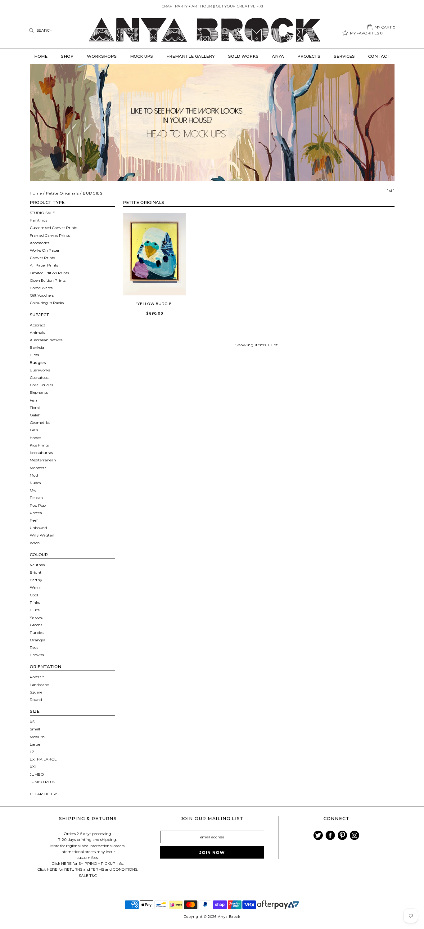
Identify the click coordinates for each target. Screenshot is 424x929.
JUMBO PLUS (42, 781)
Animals (37, 332)
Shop (67, 56)
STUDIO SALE (42, 212)
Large (35, 744)
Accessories (39, 242)
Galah (35, 415)
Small (35, 729)
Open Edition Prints (47, 280)
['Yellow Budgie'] (155, 254)
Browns (37, 655)
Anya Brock (229, 916)
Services (344, 56)
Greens (36, 624)
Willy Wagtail (42, 535)
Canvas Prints (42, 257)
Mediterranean (43, 460)
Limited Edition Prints (49, 273)
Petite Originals (62, 193)
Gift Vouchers (42, 295)
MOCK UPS (141, 56)
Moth (34, 475)
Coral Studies (41, 385)
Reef (34, 520)
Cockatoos (39, 377)
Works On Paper (45, 250)
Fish (33, 400)
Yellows (36, 617)
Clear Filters (44, 794)
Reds (34, 647)
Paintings (38, 220)
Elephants (39, 392)
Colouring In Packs (47, 302)
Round (36, 699)
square (36, 692)
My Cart (385, 27)
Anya (278, 56)
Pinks (35, 602)
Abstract (37, 325)
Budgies (38, 362)
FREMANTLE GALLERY (190, 56)
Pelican (36, 497)
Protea (36, 512)
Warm (35, 587)
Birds (34, 354)
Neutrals (37, 565)
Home (40, 56)
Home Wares (41, 287)
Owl (34, 490)
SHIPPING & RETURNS (88, 818)
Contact (379, 56)
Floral (35, 407)
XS (32, 721)
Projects (308, 56)
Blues (34, 610)
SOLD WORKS (243, 56)
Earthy (36, 579)
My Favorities (366, 33)
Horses (35, 437)
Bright (36, 572)
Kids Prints (39, 445)
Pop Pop (38, 505)
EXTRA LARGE (43, 759)
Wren (35, 543)
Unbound (38, 527)
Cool (34, 595)
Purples (36, 632)
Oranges (37, 640)
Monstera (38, 467)
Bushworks (40, 370)
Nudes (35, 482)
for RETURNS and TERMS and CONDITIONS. (98, 869)
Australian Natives (46, 340)
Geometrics (40, 422)
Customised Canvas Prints (53, 227)
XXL (33, 766)
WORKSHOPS (102, 56)
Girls (34, 430)
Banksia (37, 347)
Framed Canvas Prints (50, 235)
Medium (37, 736)
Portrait (37, 677)
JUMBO (37, 774)
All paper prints (44, 265)
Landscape (39, 684)
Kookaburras (41, 452)
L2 (32, 751)
